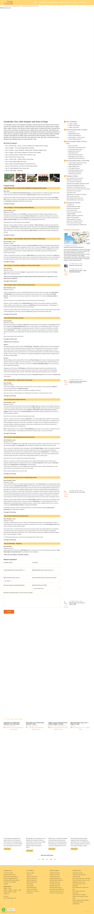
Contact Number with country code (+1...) (14, 570)
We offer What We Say (31, 887)
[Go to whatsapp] (3, 910)
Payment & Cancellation (32, 889)
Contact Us (29, 874)
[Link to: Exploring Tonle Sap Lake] (66, 266)
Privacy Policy (30, 892)
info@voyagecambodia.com (13, 876)
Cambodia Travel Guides (71, 245)
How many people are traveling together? (14, 585)
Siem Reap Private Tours (55, 882)
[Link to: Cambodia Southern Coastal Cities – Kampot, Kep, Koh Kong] (66, 435)
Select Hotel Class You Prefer (39, 585)
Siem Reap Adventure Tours (55, 887)
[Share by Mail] (51, 859)
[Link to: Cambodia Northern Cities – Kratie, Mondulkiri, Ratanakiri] (66, 324)
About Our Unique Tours (32, 880)
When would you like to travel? (12, 577)
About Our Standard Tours (32, 876)
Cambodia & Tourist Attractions (79, 874)
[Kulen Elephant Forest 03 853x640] (54, 178)
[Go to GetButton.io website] (3, 912)
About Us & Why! (30, 872)
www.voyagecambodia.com (12, 878)
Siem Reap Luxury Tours (55, 883)
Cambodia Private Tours (55, 872)
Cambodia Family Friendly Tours (56, 880)
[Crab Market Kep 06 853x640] (20, 178)
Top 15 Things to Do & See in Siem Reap (81, 878)
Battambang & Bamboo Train (79, 882)
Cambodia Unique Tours (55, 876)
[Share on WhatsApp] (47, 859)
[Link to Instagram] (89, 912)
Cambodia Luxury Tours (55, 874)
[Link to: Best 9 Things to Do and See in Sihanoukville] (66, 656)
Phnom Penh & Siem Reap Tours (57, 892)
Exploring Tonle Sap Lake (75, 265)
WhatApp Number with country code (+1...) (43, 570)
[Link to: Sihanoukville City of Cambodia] (66, 546)
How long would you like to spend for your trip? (44, 577)
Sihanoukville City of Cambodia (77, 492)
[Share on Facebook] (39, 859)
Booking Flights (30, 883)
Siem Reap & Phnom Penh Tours (57, 891)
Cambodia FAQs (76, 903)
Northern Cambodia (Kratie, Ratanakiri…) (81, 900)
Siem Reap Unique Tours (55, 885)
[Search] (89, 2)
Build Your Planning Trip (32, 882)
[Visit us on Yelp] (55, 859)
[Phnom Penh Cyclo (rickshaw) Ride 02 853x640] (32, 178)
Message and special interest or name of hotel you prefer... (19, 592)
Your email (35, 562)
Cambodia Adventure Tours (55, 878)
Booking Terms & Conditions (33, 891)
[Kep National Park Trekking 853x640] (9, 178)
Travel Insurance (30, 885)
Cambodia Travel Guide (72, 230)
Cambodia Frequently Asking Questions (74, 247)
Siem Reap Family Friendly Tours (57, 889)
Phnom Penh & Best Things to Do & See (81, 880)
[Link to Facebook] (87, 912)
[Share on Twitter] (43, 859)
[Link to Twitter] (85, 912)
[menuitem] (35, 2)
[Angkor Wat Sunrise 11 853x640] (43, 178)
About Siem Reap (76, 876)
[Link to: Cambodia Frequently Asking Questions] (77, 238)
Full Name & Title (8, 562)
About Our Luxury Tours (32, 878)
